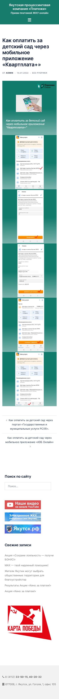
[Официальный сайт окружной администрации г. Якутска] (23, 528)
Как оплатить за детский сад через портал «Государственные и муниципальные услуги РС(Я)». (31, 424)
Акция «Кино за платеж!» (20, 591)
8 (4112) (23, 676)
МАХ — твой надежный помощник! (26, 565)
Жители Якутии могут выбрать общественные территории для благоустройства (24, 575)
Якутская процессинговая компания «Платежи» (29, 7)
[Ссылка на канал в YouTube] (23, 504)
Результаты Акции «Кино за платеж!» (28, 585)
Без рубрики (39, 73)
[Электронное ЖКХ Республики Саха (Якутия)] (23, 516)
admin (9, 73)
